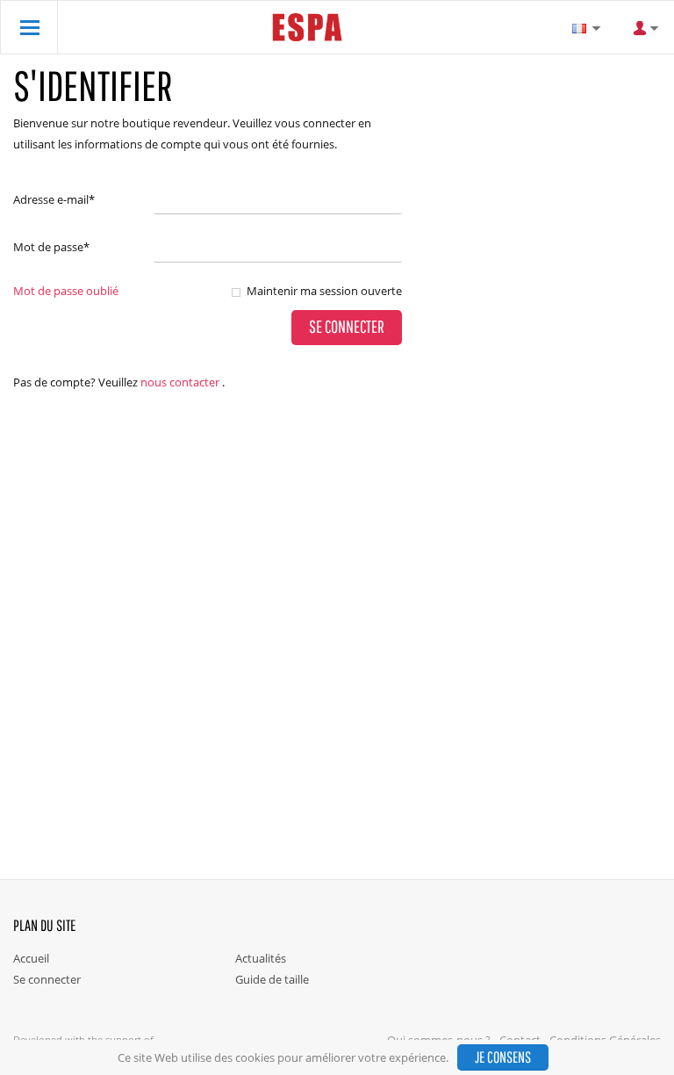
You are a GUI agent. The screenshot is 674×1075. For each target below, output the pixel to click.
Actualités (260, 958)
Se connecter (47, 979)
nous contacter (179, 382)
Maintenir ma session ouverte (324, 291)
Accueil (31, 958)
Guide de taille (272, 979)
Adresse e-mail (54, 199)
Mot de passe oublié (65, 291)
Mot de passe (51, 247)
